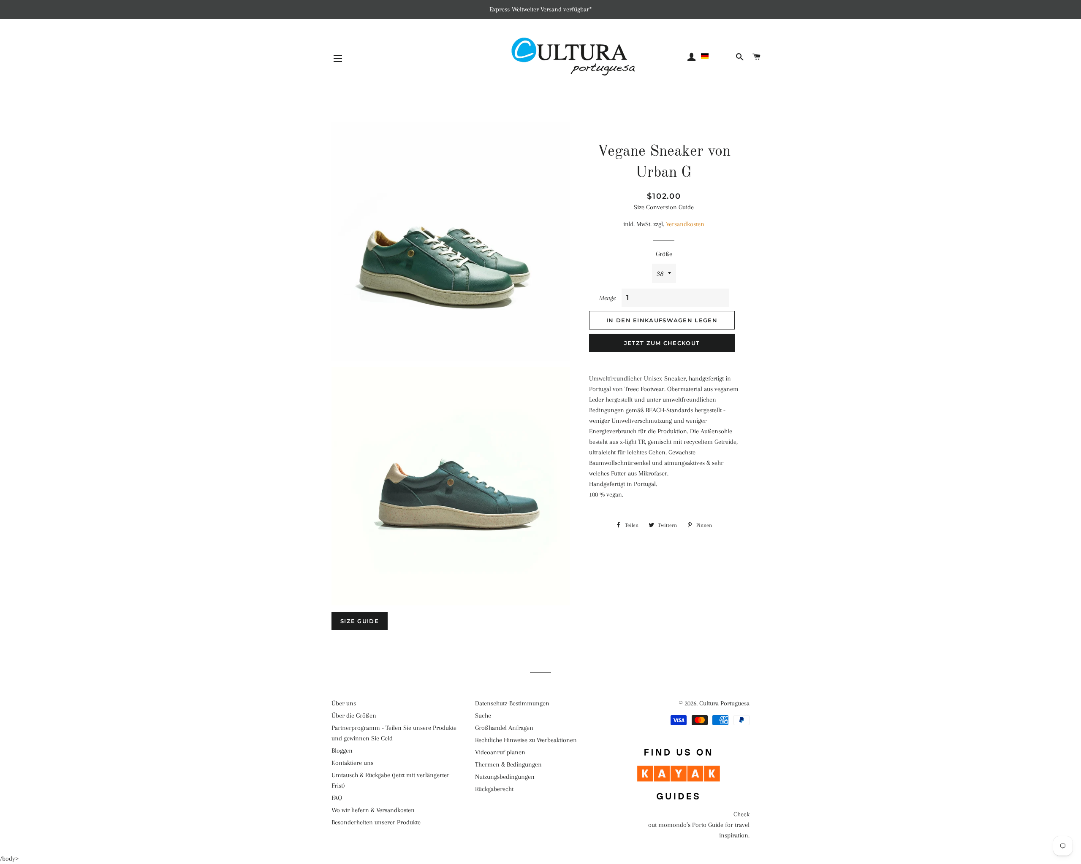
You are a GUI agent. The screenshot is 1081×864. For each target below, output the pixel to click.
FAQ (336, 798)
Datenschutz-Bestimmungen (512, 703)
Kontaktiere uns (352, 763)
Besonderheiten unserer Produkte (376, 822)
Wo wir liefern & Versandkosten (373, 810)
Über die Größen (353, 715)
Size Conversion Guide (664, 207)
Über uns (343, 703)
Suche (483, 715)
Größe (664, 254)
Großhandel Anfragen (504, 728)
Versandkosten (685, 224)
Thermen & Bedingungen (508, 764)
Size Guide (359, 621)
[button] (717, 56)
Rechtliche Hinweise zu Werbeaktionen (526, 740)
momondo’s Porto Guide (690, 825)
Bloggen (342, 750)
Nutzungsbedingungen (505, 776)
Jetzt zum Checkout (662, 343)
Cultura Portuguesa (724, 703)
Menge (607, 298)
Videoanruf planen (500, 752)
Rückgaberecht (494, 789)
